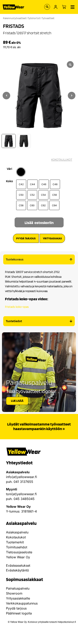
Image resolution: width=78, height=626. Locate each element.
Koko (9, 181)
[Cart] (64, 7)
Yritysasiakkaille (18, 598)
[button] (71, 95)
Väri (9, 168)
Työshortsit (34, 18)
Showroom (14, 593)
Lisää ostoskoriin (39, 222)
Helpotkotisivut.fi (67, 622)
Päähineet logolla (19, 613)
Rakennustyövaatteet (14, 18)
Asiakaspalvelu (17, 532)
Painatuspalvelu (17, 588)
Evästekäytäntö (17, 570)
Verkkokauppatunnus (22, 603)
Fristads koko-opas (17, 307)
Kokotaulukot (16, 537)
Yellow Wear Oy (18, 557)
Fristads (13, 26)
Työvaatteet (48, 18)
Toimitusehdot (16, 547)
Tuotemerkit (15, 542)
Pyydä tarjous (16, 608)
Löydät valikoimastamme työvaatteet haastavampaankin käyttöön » (39, 426)
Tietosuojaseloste (19, 552)
